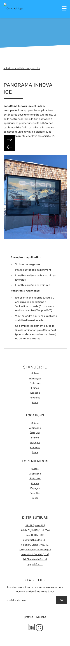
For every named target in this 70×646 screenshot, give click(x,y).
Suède (35, 402)
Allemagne (35, 378)
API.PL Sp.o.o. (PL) (35, 525)
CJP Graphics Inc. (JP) (35, 540)
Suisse (35, 373)
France (35, 388)
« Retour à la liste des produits (22, 68)
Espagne (35, 392)
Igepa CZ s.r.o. (35, 564)
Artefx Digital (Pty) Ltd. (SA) (35, 530)
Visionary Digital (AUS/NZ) (35, 544)
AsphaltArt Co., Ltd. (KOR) (35, 554)
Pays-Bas (35, 397)
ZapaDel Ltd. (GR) (35, 535)
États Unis (35, 383)
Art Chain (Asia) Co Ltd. (35, 559)
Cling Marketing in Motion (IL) (35, 549)
